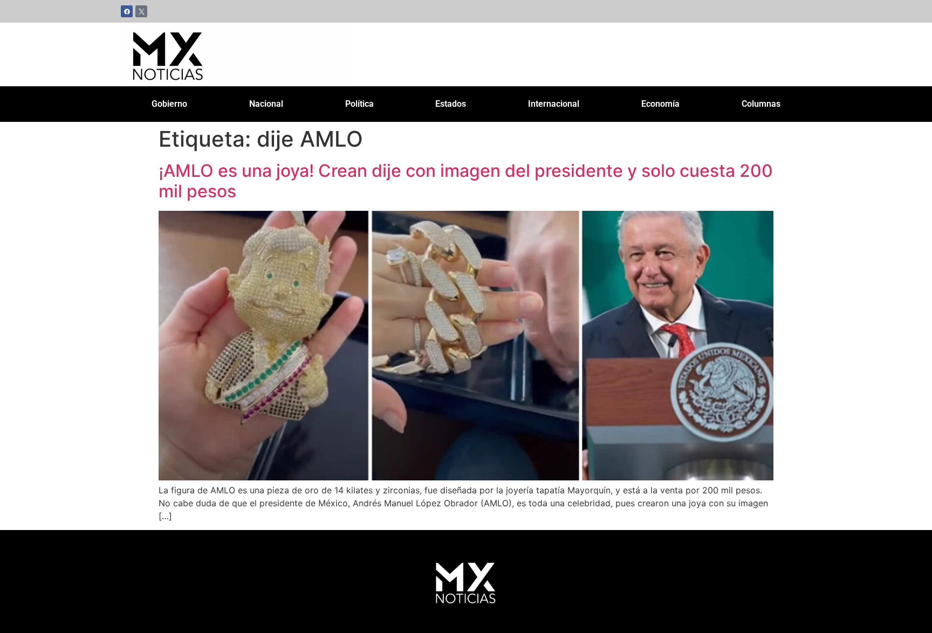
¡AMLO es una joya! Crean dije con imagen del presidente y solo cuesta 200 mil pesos (466, 181)
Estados (450, 104)
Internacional (553, 104)
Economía (660, 104)
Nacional (266, 104)
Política (359, 104)
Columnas (761, 104)
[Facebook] (127, 11)
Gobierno (169, 104)
